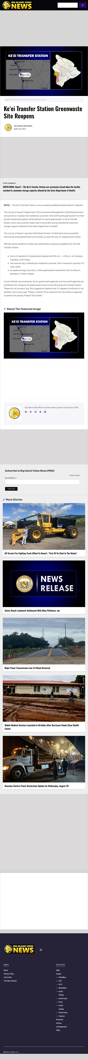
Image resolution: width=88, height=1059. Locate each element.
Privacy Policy (9, 974)
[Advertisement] (44, 28)
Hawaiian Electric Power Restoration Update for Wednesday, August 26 (37, 786)
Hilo (60, 981)
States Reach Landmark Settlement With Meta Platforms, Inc (32, 610)
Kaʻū (60, 984)
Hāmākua (62, 977)
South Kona (63, 1013)
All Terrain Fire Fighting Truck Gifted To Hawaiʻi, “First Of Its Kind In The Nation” (41, 553)
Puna (60, 1002)
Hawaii (58, 974)
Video (58, 1030)
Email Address (11, 478)
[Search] (82, 5)
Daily (58, 970)
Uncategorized (61, 1027)
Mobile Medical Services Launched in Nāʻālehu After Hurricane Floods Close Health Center (42, 726)
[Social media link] (26, 412)
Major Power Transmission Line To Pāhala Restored (27, 668)
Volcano (62, 1016)
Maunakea (62, 988)
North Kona (63, 998)
